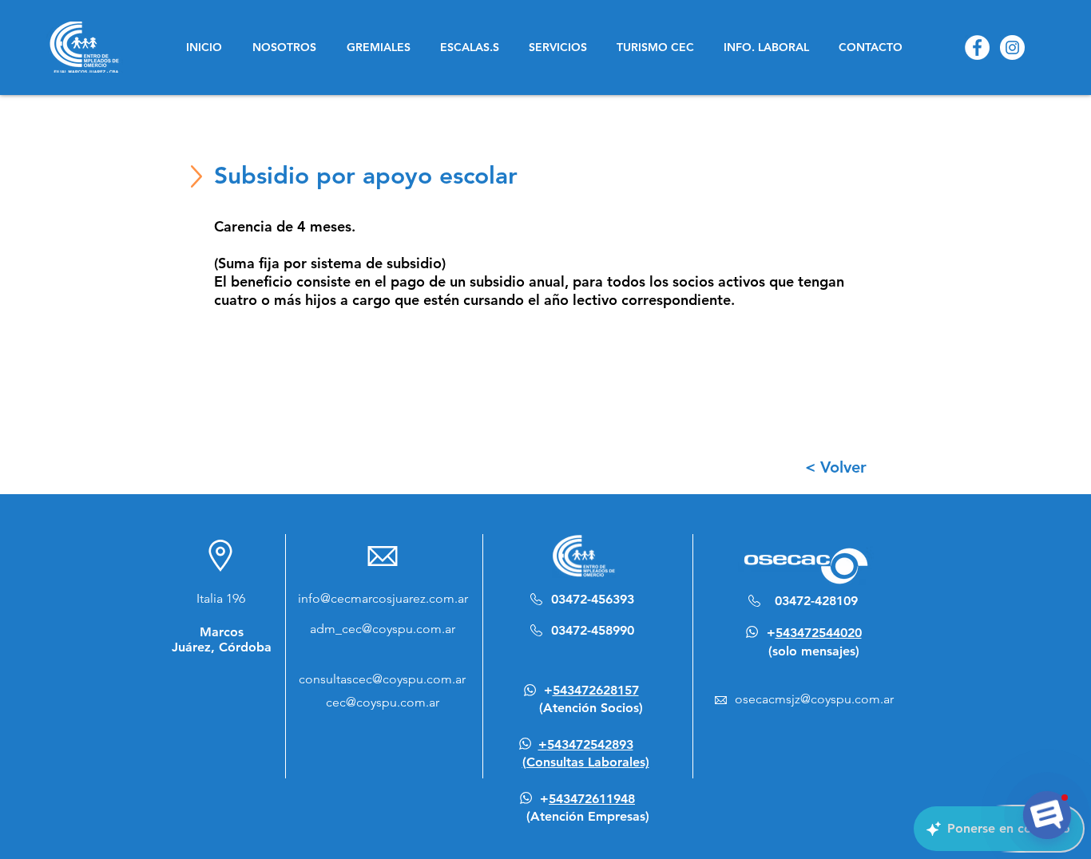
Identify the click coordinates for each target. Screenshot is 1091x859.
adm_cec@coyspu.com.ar (382, 628)
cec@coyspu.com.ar (382, 702)
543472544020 (819, 632)
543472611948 (592, 798)
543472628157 (596, 690)
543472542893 (590, 744)
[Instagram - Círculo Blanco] (1012, 47)
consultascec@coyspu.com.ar (382, 679)
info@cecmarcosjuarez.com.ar (383, 598)
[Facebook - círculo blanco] (977, 47)
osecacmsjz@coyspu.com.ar (814, 699)
